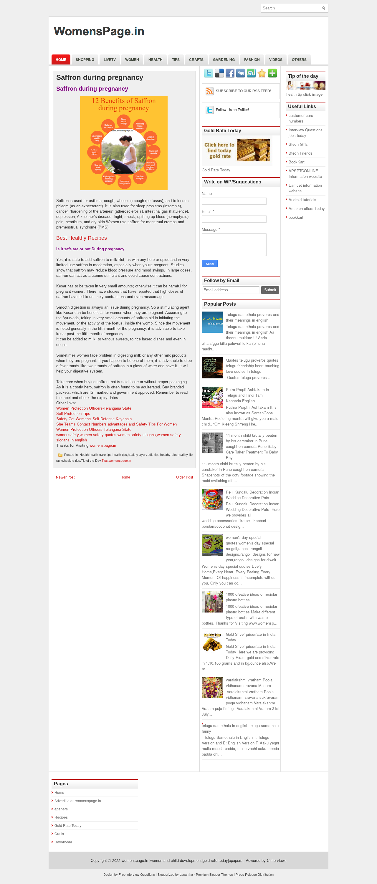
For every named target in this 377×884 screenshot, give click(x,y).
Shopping (85, 59)
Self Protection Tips (73, 413)
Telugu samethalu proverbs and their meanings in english (252, 317)
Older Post (184, 476)
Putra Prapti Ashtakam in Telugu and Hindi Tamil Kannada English (247, 395)
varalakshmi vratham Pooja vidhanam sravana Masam (249, 682)
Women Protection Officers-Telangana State (93, 408)
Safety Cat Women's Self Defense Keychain (94, 419)
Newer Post (65, 476)
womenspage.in (103, 445)
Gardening (224, 59)
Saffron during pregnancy (99, 77)
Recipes (61, 817)
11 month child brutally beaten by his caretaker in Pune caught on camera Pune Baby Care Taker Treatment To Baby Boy (252, 446)
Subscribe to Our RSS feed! (243, 91)
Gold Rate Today (67, 825)
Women (132, 59)
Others (299, 59)
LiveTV (110, 59)
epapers (61, 808)
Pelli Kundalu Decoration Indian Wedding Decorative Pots (252, 494)
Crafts (196, 59)
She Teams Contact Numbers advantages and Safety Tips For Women (116, 424)
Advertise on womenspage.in (77, 800)
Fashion (252, 59)
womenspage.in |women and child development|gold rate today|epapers (182, 860)
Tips (176, 59)
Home (61, 59)
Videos (275, 59)
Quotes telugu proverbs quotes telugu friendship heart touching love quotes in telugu (252, 365)
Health (155, 59)
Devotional (63, 841)
